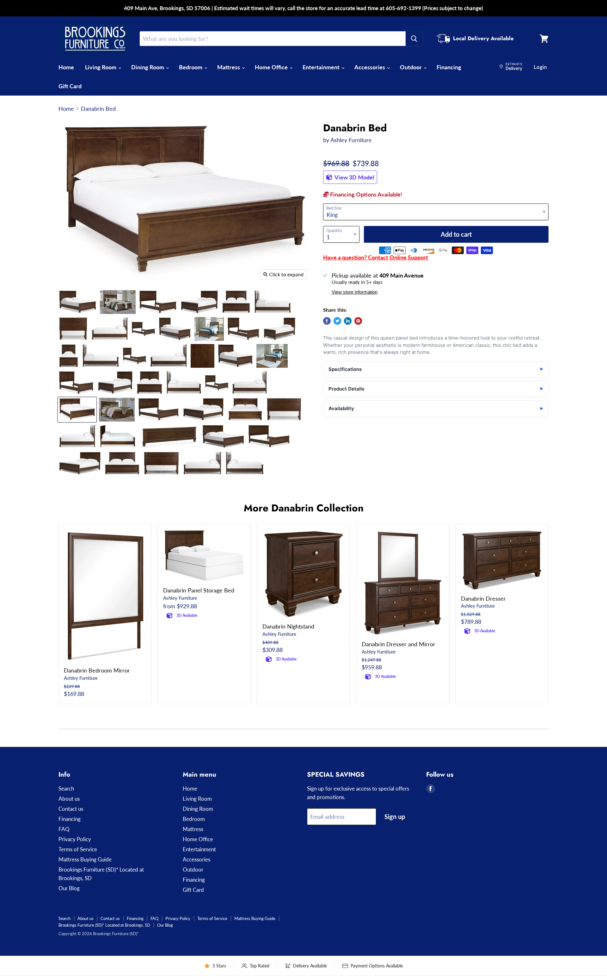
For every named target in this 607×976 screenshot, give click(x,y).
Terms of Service (77, 849)
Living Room (101, 67)
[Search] (414, 38)
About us (69, 798)
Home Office (272, 67)
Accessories (370, 67)
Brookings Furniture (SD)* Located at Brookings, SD (104, 925)
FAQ (64, 829)
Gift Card (70, 86)
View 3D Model (354, 177)
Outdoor (411, 67)
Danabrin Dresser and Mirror (398, 644)
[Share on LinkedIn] (348, 321)
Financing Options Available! (365, 194)
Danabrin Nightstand (288, 626)
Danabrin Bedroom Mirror (97, 670)
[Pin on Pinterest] (358, 321)
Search (66, 788)
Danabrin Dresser (483, 598)
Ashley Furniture (351, 139)
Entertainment (322, 67)
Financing (449, 67)
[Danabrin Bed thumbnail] (77, 302)
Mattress (229, 67)
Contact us (70, 808)
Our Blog (69, 888)
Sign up (394, 816)
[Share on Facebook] (327, 321)
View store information (354, 292)
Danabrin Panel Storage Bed (198, 590)
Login (540, 67)
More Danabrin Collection (304, 508)
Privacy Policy (74, 839)
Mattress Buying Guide (85, 859)
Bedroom (191, 67)
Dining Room (148, 67)
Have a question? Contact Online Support (375, 257)
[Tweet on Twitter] (337, 321)
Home (66, 67)
